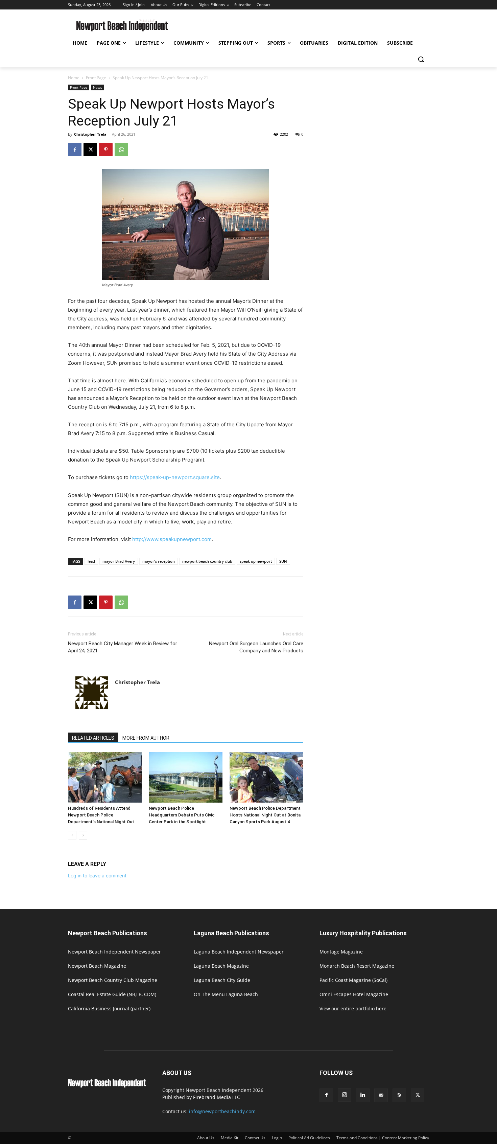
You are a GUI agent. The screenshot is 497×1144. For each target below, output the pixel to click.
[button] (421, 59)
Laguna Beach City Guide (222, 980)
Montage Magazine (341, 951)
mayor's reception (158, 561)
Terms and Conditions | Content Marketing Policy (382, 1138)
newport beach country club (207, 561)
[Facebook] (74, 149)
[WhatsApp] (121, 149)
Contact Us (255, 1138)
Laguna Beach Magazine (221, 966)
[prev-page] (72, 835)
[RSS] (399, 1095)
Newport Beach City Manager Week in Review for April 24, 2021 (122, 647)
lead (91, 561)
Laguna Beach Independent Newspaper (239, 951)
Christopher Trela (90, 134)
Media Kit (229, 1138)
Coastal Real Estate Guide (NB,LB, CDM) (112, 994)
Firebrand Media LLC (216, 1097)
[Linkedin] (363, 1095)
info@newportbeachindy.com (222, 1111)
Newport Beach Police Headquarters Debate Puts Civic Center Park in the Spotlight (182, 815)
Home (73, 78)
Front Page (96, 78)
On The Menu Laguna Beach (226, 994)
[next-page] (83, 835)
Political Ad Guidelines (309, 1138)
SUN (283, 561)
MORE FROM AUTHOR (145, 738)
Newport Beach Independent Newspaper (114, 951)
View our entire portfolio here (353, 1008)
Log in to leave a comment (97, 875)
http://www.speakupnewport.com (172, 539)
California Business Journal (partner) (109, 1008)
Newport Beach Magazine (97, 966)
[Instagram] (344, 1095)
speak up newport (256, 561)
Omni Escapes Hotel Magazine (354, 994)
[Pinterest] (106, 149)
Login (277, 1138)
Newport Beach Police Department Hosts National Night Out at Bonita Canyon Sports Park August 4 (265, 815)
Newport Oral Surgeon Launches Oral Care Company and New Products (256, 647)
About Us (205, 1138)
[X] (90, 149)
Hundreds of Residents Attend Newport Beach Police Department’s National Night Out (101, 815)
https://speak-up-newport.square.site (175, 477)
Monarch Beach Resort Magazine (357, 966)
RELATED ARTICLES (93, 738)
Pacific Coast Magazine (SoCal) (353, 980)
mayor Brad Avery (118, 561)
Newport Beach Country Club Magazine (112, 980)
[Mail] (381, 1095)
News (97, 87)
